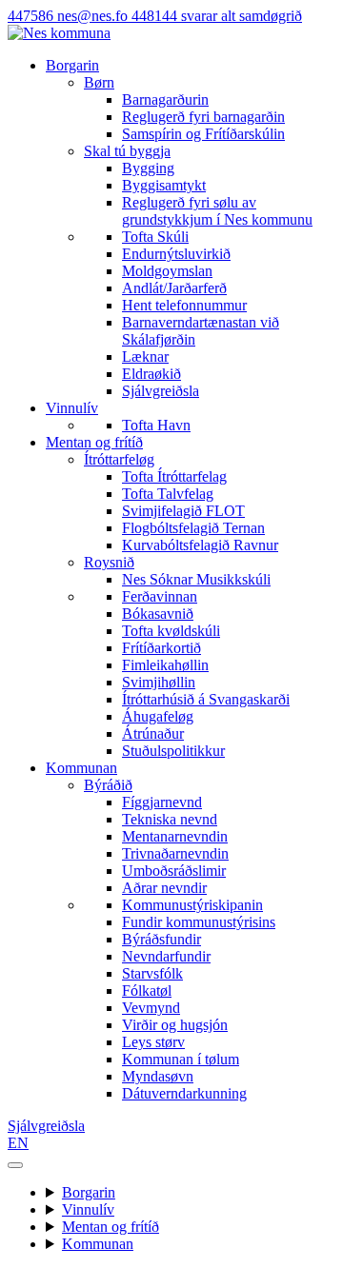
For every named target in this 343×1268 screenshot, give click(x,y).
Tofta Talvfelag (167, 493)
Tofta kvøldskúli (171, 631)
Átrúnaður (153, 733)
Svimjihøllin (158, 682)
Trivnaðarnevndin (175, 853)
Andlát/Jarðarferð (174, 288)
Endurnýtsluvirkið (176, 254)
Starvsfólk (152, 973)
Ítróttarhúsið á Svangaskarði (206, 699)
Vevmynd (151, 1008)
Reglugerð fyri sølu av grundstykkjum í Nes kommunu (217, 211)
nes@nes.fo (94, 16)
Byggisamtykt (164, 185)
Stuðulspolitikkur (173, 751)
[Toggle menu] (15, 1165)
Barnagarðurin (165, 99)
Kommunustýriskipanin (192, 905)
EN (18, 1143)
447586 (32, 16)
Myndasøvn (157, 1076)
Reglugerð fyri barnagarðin (203, 117)
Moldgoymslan (167, 271)
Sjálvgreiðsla (160, 391)
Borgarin (72, 65)
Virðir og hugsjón (175, 1025)
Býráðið (108, 785)
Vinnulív (72, 408)
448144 (216, 16)
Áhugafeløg (157, 716)
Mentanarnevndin (175, 836)
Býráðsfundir (161, 939)
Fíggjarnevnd (162, 802)
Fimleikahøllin (165, 665)
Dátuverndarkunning (184, 1093)
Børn (99, 82)
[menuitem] (209, 108)
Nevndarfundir (166, 956)
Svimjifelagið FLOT (183, 511)
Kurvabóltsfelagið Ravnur (200, 545)
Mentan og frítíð (94, 442)
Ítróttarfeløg (119, 459)
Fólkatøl (147, 990)
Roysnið (109, 562)
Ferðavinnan (159, 596)
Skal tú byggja (127, 151)
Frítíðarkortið (161, 648)
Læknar (145, 356)
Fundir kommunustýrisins (198, 922)
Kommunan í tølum (180, 1059)
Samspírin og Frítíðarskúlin (203, 134)
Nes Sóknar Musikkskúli (196, 579)
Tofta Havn (156, 425)
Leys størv (153, 1042)
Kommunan (81, 768)
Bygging (148, 168)
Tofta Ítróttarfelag (174, 476)
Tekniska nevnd (169, 819)
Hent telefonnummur (184, 305)
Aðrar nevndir (164, 888)
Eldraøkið (151, 374)
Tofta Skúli (155, 236)
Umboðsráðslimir (174, 870)
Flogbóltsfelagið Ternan (193, 528)
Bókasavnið (157, 613)
